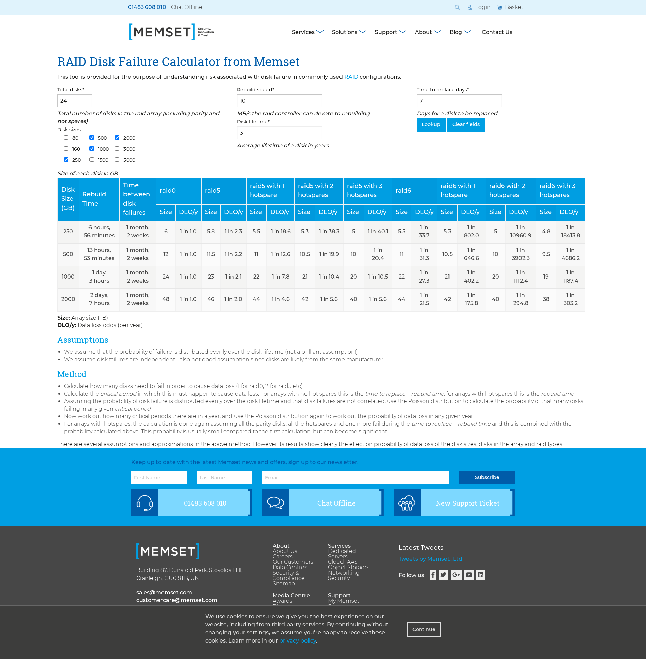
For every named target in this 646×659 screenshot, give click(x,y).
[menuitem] (295, 546)
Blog (456, 32)
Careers (283, 556)
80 (74, 138)
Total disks (70, 90)
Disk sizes (69, 129)
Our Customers (293, 562)
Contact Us (497, 32)
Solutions (344, 32)
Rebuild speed (255, 90)
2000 (128, 138)
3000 (128, 149)
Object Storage (348, 567)
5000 (128, 160)
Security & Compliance (289, 575)
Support (386, 32)
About (423, 32)
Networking (344, 573)
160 (75, 149)
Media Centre (291, 595)
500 (102, 138)
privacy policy (297, 640)
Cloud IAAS (343, 562)
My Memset (343, 601)
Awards (282, 601)
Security (339, 578)
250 (76, 160)
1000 (103, 149)
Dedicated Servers (342, 554)
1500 (102, 160)
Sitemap (284, 583)
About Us (285, 551)
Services (303, 32)
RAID (351, 77)
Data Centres (290, 567)
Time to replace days (443, 90)
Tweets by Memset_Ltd (430, 559)
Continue (423, 629)
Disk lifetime (253, 122)
